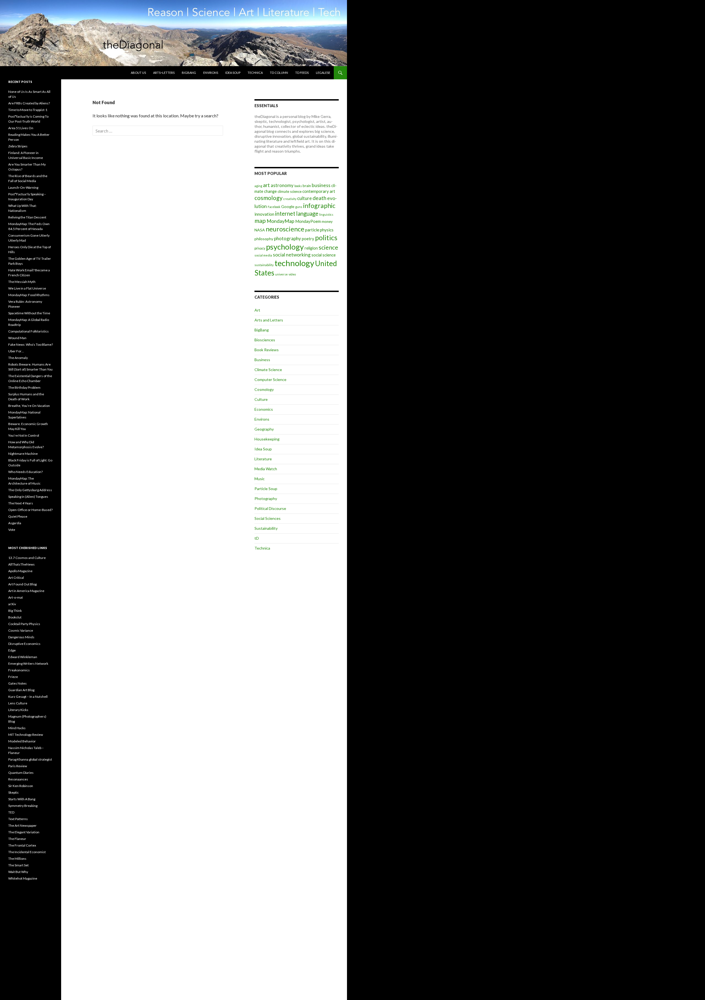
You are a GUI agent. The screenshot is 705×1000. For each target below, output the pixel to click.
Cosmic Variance (20, 630)
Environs (210, 72)
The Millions (17, 858)
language (307, 213)
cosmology (268, 197)
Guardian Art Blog (21, 690)
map (260, 220)
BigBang (189, 72)
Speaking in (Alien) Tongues (28, 496)
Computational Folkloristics (28, 331)
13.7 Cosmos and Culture (27, 558)
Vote (11, 530)
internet (285, 213)
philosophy (263, 238)
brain (307, 185)
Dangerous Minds (21, 637)
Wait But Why (18, 872)
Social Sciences (267, 518)
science (328, 247)
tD (256, 538)
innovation (264, 214)
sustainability (264, 265)
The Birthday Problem (24, 387)
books (298, 186)
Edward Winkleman (22, 657)
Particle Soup (265, 488)
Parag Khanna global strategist (30, 759)
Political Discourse (270, 508)
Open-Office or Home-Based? (30, 510)
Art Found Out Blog (22, 584)
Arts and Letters (268, 320)
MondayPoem (308, 221)
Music (259, 478)
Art (257, 310)
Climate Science (268, 369)
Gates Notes (17, 683)
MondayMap (280, 221)
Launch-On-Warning (23, 187)
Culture (261, 399)
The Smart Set (18, 865)
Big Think (15, 611)
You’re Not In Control (23, 435)
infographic (319, 205)
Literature (263, 458)
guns (298, 207)
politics (326, 237)
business (321, 185)
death (319, 198)
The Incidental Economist (27, 852)
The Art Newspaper (22, 825)
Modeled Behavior (22, 741)
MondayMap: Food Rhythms (29, 295)
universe (281, 274)
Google (287, 206)
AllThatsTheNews (21, 564)
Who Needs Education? (25, 472)
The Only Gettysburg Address (30, 490)
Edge (12, 650)
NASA (259, 230)
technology (294, 263)
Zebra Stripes (18, 146)
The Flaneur (17, 839)
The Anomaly (18, 358)
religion (311, 248)
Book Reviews (266, 349)
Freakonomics (19, 670)
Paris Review (17, 766)
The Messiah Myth (22, 282)
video (292, 274)
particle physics (319, 229)
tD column (279, 72)
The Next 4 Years (20, 503)
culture (304, 198)
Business (262, 359)
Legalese (323, 72)
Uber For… (16, 351)
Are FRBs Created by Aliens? (29, 103)
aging (258, 186)
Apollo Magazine (20, 571)
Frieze (13, 677)
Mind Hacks (17, 728)
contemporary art (318, 191)
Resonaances (18, 779)
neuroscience (285, 229)
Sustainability (266, 528)
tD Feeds (302, 72)
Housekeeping (267, 439)
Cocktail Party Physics (24, 624)
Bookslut (14, 617)
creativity (289, 199)
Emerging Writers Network (28, 663)
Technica (255, 72)
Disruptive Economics (24, 644)
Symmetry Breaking (22, 806)
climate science (290, 191)
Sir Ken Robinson (20, 786)
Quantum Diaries (21, 773)
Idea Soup (232, 72)
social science (323, 254)
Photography (265, 498)
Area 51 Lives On (20, 128)
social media (263, 255)
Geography (264, 429)
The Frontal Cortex (22, 845)
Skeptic (13, 792)
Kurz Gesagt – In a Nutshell (28, 696)
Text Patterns (18, 819)
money (327, 221)
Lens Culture (17, 703)
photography (287, 238)
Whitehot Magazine (22, 878)
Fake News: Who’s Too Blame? (30, 344)
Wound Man (17, 338)
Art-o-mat (15, 597)
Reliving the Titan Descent (27, 217)
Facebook (274, 207)
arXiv (12, 604)
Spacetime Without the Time (29, 313)
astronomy (282, 185)
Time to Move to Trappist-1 (27, 110)
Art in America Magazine (26, 591)
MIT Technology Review (25, 735)
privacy (259, 248)
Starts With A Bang (21, 799)
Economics (263, 409)
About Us (138, 72)
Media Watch (265, 468)
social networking (292, 255)
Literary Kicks (18, 710)
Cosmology (264, 389)
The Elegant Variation (23, 832)
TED (11, 812)
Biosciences (264, 339)
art (266, 185)
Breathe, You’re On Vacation (29, 406)
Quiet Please (17, 516)
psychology (285, 246)
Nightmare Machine (23, 454)
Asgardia (14, 523)
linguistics (326, 214)
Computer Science (270, 379)
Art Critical (16, 577)
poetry (308, 238)
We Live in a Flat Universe (27, 288)
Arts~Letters (164, 72)
